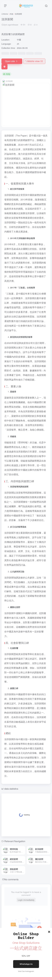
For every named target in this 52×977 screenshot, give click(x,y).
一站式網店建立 (26, 948)
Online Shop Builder (26, 936)
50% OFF (26, 956)
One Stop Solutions (26, 943)
